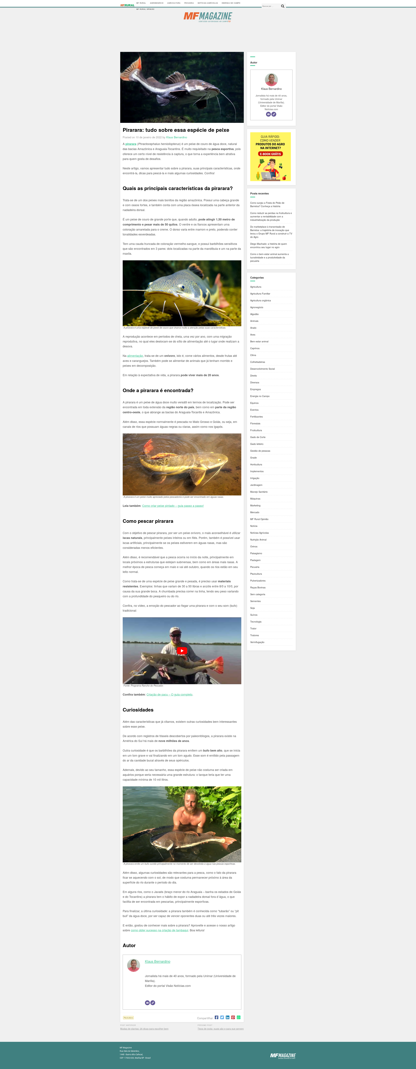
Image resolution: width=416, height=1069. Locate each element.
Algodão (254, 314)
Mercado (254, 512)
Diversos (254, 382)
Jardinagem (256, 485)
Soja (252, 608)
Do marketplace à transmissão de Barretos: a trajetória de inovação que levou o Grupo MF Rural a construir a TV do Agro (271, 232)
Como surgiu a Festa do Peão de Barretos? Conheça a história (267, 204)
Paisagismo (256, 553)
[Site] (152, 1002)
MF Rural (141, 3)
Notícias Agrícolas (208, 3)
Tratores (254, 635)
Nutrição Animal (258, 539)
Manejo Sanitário (259, 491)
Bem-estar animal (259, 341)
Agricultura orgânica (260, 300)
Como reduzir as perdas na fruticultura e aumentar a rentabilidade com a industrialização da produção (271, 216)
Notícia (253, 526)
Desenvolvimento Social (262, 368)
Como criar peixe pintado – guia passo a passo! (173, 505)
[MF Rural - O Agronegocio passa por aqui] (127, 6)
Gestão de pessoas (260, 450)
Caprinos (255, 348)
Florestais (255, 423)
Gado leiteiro (256, 443)
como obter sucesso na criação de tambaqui (159, 930)
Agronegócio (156, 3)
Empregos (255, 389)
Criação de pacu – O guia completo (169, 694)
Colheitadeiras (257, 361)
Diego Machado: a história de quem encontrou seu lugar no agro (268, 245)
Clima (253, 355)
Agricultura (174, 3)
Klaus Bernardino (157, 961)
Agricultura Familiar (260, 293)
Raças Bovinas (258, 587)
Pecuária (189, 3)
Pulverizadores (258, 580)
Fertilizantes (256, 416)
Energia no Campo (231, 3)
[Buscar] (282, 6)
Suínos (253, 614)
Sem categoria (257, 594)
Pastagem (255, 560)
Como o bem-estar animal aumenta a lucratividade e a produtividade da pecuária (269, 257)
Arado (253, 327)
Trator (253, 628)
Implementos (257, 471)
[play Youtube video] (182, 650)
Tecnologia (255, 621)
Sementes (255, 601)
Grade (253, 457)
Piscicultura (128, 1017)
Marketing (255, 505)
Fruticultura (256, 430)
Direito (253, 375)
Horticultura (256, 464)
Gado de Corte (258, 437)
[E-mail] (147, 1002)
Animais (254, 320)
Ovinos (253, 546)
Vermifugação (257, 642)
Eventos (254, 409)
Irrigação (254, 478)
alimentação (135, 355)
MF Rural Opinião (145, 9)
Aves (252, 334)
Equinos (254, 402)
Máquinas (255, 498)
